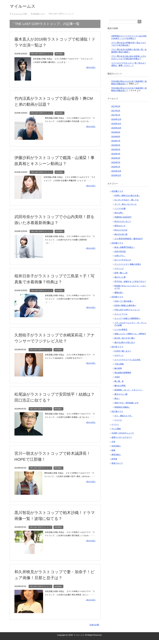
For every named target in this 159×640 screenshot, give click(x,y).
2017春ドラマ (117, 411)
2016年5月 (115, 149)
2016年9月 (115, 132)
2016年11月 (116, 124)
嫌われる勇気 (120, 386)
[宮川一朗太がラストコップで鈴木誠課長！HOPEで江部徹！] (28, 493)
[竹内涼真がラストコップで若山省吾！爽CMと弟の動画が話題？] (28, 138)
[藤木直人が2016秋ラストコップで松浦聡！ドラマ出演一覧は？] (22, 79)
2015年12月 (116, 171)
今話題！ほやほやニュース (123, 433)
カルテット (119, 355)
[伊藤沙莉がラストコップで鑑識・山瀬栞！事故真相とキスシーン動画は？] (28, 197)
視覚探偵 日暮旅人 (122, 407)
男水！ (117, 399)
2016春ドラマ (117, 243)
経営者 (114, 459)
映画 (113, 450)
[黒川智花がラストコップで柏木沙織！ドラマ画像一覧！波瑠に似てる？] (28, 552)
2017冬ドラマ (117, 347)
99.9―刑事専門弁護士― (124, 247)
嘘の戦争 (118, 368)
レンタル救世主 (120, 329)
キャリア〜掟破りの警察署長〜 (127, 318)
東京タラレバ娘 (120, 394)
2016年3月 (115, 158)
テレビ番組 (116, 429)
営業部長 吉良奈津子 (123, 217)
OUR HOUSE (120, 252)
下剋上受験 (119, 364)
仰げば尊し (119, 213)
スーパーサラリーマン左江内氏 (127, 360)
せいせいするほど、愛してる (126, 200)
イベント (115, 424)
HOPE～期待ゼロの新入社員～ (127, 196)
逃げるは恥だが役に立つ (124, 342)
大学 (113, 442)
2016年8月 (115, 137)
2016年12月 (116, 119)
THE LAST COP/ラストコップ (41, 54)
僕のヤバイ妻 (120, 277)
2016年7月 (115, 141)
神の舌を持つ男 (120, 234)
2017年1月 (115, 115)
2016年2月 (115, 162)
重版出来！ (119, 293)
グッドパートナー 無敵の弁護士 (127, 264)
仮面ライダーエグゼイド (122, 437)
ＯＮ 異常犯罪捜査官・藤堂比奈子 (128, 239)
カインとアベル (120, 314)
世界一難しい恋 (120, 273)
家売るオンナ (120, 226)
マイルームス (22, 6)
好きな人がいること (122, 221)
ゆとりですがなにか (122, 260)
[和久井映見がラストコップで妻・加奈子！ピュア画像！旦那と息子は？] (28, 611)
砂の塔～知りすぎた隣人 (124, 338)
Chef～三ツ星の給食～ (123, 301)
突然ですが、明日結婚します (126, 403)
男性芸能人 (59, 54)
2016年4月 (115, 154)
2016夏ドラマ (117, 191)
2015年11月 (116, 175)
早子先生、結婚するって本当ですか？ (130, 281)
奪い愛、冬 (119, 381)
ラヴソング (119, 269)
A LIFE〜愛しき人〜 (122, 351)
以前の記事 (94, 625)
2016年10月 (116, 128)
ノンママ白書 (120, 208)
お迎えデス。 (120, 256)
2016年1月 (115, 167)
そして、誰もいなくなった (125, 204)
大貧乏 (117, 377)
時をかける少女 (120, 230)
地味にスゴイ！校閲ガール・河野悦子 (130, 334)
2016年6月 (115, 145)
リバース (118, 420)
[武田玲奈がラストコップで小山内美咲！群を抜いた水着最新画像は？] (28, 256)
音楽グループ (117, 463)
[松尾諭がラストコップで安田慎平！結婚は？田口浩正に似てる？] (28, 434)
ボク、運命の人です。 (123, 416)
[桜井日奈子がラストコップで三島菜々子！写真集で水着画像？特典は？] (28, 315)
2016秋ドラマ (117, 297)
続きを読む (91, 67)
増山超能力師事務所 (122, 373)
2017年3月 (115, 106)
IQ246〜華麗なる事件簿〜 (125, 305)
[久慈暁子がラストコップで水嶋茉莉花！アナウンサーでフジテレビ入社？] (28, 375)
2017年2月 (115, 111)
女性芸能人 (59, 172)
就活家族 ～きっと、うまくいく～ (128, 390)
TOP (19, 14)
